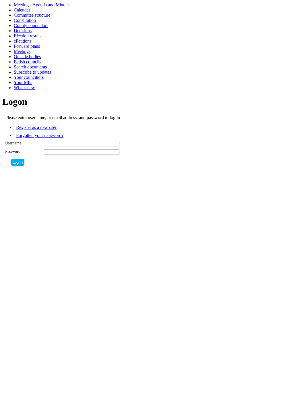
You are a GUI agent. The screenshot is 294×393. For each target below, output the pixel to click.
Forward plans (27, 46)
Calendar (22, 9)
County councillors (31, 25)
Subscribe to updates (32, 72)
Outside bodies (27, 56)
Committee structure (32, 15)
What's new (24, 87)
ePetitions (22, 41)
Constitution (25, 20)
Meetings (22, 51)
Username (13, 143)
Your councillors (29, 77)
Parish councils (27, 61)
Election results (27, 35)
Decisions (23, 30)
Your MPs (23, 82)
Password (12, 151)
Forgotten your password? (39, 135)
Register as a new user (36, 127)
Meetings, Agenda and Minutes (42, 4)
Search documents (30, 66)
